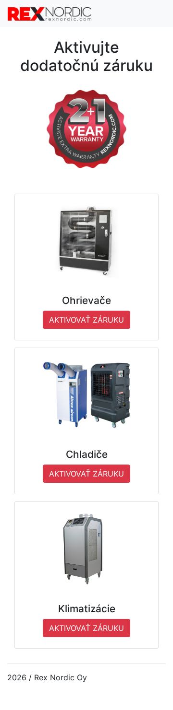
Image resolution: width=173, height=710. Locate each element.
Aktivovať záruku (86, 320)
